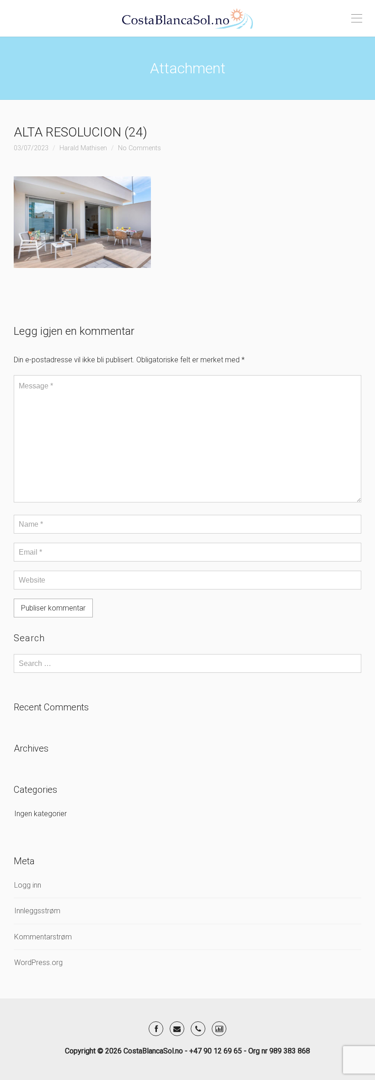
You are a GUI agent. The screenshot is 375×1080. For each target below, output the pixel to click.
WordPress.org (38, 962)
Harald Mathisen (83, 148)
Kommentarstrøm (43, 937)
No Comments (139, 148)
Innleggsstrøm (37, 910)
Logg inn (27, 885)
